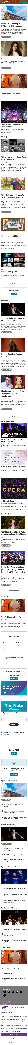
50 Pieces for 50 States (10, 236)
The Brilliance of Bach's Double (10, 93)
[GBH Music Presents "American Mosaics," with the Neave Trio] (14, 430)
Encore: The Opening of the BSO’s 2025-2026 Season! (12, 24)
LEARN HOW (14, 774)
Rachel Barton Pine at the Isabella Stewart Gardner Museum (14, 901)
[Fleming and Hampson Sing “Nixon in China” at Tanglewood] (13, 382)
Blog (2, 58)
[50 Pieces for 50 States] (13, 224)
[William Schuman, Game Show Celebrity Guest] (13, 145)
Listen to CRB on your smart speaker (14, 770)
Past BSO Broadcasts (7, 824)
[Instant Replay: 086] (13, 260)
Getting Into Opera (7, 501)
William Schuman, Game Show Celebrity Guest (13, 158)
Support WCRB (14, 290)
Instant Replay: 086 (9, 271)
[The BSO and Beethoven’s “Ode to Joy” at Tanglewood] (13, 309)
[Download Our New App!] (14, 688)
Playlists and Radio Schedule (14, 658)
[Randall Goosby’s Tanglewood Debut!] (13, 345)
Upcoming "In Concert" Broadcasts (11, 867)
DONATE (14, 294)
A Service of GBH (6, 1001)
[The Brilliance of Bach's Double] (14, 81)
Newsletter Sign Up (7, 1004)
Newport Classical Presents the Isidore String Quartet (15, 895)
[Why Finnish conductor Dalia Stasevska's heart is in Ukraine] (13, 522)
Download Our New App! (14, 672)
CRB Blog (4, 137)
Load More (14, 283)
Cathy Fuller (3, 64)
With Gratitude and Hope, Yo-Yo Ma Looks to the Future (13, 196)
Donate (24, 2)
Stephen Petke (4, 162)
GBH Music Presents (7, 421)
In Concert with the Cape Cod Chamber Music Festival (15, 940)
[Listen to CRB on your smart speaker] (14, 762)
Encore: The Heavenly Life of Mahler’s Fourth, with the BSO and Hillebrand (15, 817)
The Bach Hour (4, 91)
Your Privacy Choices (14, 1042)
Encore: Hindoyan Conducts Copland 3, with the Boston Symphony (14, 811)
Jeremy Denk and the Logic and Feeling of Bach (14, 979)
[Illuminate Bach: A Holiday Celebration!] (14, 457)
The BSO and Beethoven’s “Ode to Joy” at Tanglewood (13, 319)
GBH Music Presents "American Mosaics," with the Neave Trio (13, 440)
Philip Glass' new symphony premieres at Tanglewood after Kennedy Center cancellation (13, 569)
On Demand (4, 300)
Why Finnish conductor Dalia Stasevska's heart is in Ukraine (13, 533)
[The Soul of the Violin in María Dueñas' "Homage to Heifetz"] (14, 48)
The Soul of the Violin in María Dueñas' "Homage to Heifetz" (13, 62)
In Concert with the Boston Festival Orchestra (15, 929)
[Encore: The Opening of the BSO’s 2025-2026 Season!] (14, 13)
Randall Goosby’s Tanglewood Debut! (13, 355)
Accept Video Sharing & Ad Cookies (14, 1034)
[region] (14, 1025)
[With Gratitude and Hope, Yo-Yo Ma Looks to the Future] (13, 183)
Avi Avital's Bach (8, 973)
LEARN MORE (14, 678)
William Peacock (4, 239)
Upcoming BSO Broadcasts (9, 781)
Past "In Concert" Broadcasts (10, 908)
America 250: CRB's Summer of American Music (12, 126)
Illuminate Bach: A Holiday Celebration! (13, 467)
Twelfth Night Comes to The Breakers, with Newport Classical (14, 934)
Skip (14, 1038)
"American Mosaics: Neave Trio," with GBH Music (14, 889)
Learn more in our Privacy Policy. (13, 1031)
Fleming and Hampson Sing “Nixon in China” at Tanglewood (12, 393)
